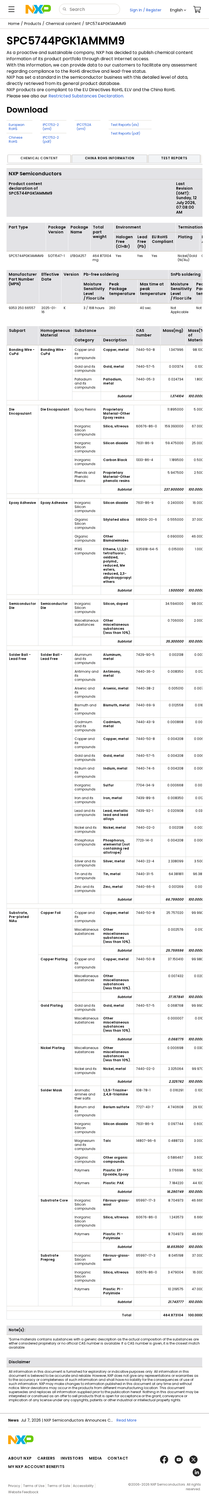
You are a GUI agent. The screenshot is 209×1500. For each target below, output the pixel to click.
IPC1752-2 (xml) (51, 126)
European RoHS (16, 126)
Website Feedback (23, 1492)
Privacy (14, 1485)
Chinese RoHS (15, 139)
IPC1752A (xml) (84, 126)
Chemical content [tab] (39, 158)
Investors (72, 1458)
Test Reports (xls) (125, 124)
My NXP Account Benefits (36, 1466)
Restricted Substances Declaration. (86, 96)
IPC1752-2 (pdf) (51, 139)
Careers (46, 1458)
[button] (178, 10)
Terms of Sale (58, 1485)
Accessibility (83, 1485)
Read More (126, 1420)
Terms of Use (33, 1485)
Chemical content (63, 23)
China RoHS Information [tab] (109, 158)
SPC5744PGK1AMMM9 (105, 23)
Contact (117, 1458)
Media (95, 1458)
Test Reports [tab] (174, 158)
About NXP (20, 1458)
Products (32, 23)
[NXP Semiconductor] (38, 9)
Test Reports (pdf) (125, 133)
